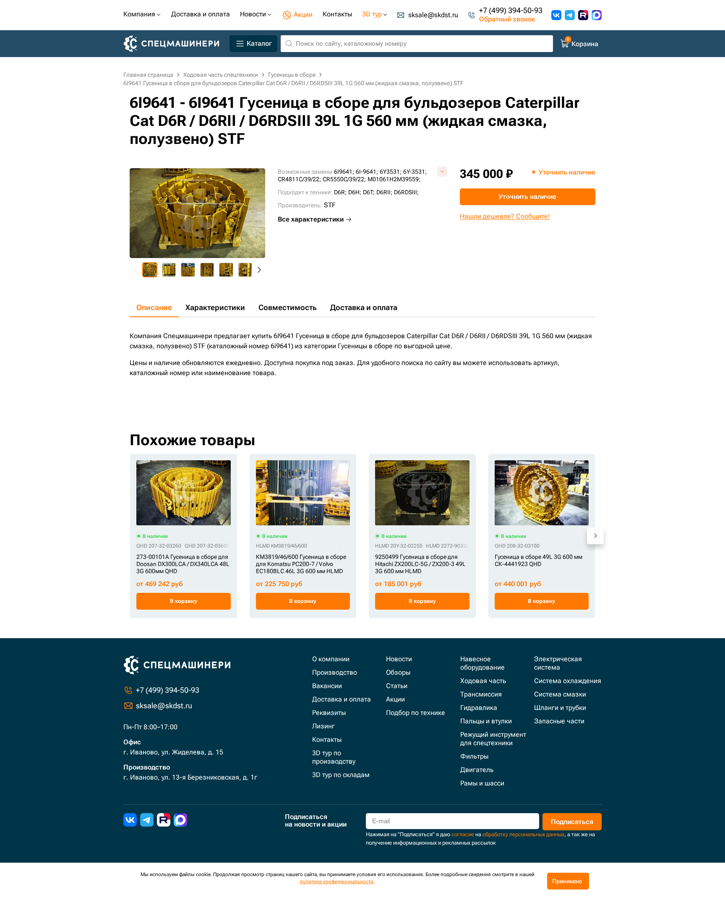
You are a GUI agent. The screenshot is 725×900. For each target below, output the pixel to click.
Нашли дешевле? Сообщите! (505, 216)
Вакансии (327, 686)
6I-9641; (367, 172)
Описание (154, 307)
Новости (399, 659)
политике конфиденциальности (336, 881)
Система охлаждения (567, 681)
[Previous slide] (136, 269)
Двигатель (476, 770)
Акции (395, 699)
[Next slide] (259, 269)
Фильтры (474, 756)
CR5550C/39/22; (344, 179)
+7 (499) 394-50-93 (510, 11)
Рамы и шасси (482, 783)
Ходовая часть (483, 681)
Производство (334, 672)
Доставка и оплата (363, 307)
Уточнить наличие (527, 197)
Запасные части (559, 721)
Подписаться (572, 822)
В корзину (183, 601)
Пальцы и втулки (486, 721)
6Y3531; (391, 172)
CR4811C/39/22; (299, 179)
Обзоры (398, 672)
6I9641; (344, 172)
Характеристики (215, 307)
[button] (149, 269)
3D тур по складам (341, 775)
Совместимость (287, 307)
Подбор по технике (415, 713)
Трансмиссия (481, 694)
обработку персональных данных (523, 834)
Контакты (327, 739)
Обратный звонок (507, 19)
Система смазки (560, 694)
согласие (462, 834)
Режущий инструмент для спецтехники (493, 738)
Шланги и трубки (560, 708)
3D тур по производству (333, 757)
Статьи (396, 686)
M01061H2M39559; (394, 179)
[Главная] (174, 44)
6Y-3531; (415, 172)
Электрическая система (558, 663)
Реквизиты (329, 713)
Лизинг (323, 726)
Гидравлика (478, 708)
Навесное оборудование (482, 663)
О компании (330, 659)
